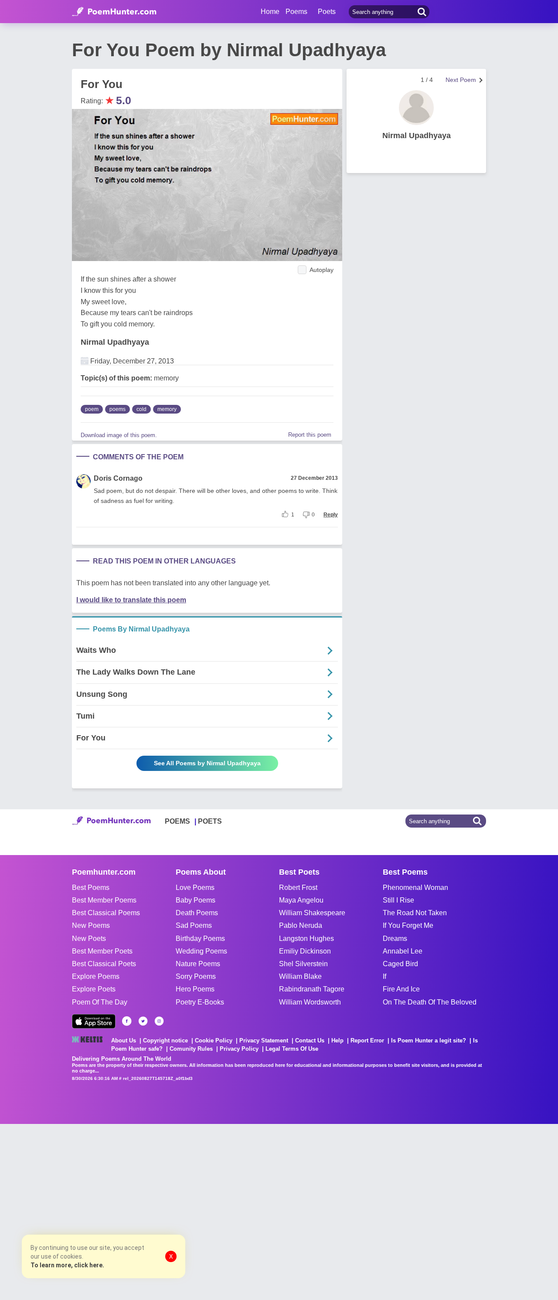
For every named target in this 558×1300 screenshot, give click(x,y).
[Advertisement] (131, 1211)
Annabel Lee (402, 951)
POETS (210, 821)
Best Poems (90, 887)
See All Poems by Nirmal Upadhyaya (207, 763)
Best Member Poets (102, 951)
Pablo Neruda (300, 925)
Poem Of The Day (99, 1002)
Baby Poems (195, 900)
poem (92, 409)
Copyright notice (165, 1040)
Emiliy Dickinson (305, 951)
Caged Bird (400, 963)
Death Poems (197, 912)
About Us (123, 1040)
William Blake (300, 976)
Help (337, 1040)
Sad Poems (194, 925)
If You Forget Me (408, 925)
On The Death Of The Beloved (429, 1002)
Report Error (367, 1040)
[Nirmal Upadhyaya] (416, 107)
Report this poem (309, 434)
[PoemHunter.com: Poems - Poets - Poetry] (114, 12)
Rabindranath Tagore (311, 989)
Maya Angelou (301, 900)
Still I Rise (398, 900)
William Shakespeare (312, 912)
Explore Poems (95, 976)
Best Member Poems (104, 900)
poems (117, 409)
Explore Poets (94, 989)
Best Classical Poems (106, 912)
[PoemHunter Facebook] (127, 1021)
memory (167, 409)
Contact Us (309, 1040)
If (384, 976)
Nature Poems (198, 963)
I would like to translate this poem (131, 600)
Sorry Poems (196, 976)
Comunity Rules (191, 1048)
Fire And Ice (401, 989)
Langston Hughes (306, 938)
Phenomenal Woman (415, 887)
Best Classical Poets (104, 963)
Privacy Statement (263, 1040)
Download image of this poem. (119, 435)
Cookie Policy (213, 1040)
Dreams (395, 938)
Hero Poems (195, 989)
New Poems (91, 925)
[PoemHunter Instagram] (159, 1021)
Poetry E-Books (200, 1002)
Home (270, 11)
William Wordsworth (310, 1002)
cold (141, 409)
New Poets (89, 938)
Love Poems (195, 887)
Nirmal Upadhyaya (115, 342)
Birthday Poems (200, 938)
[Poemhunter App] (94, 1021)
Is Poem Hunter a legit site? (428, 1040)
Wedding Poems (201, 951)
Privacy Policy (239, 1048)
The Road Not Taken (415, 912)
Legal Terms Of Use (291, 1048)
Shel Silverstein (303, 963)
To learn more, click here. (67, 1265)
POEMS (177, 821)
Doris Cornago (118, 478)
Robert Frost (298, 887)
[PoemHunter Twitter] (143, 1021)
